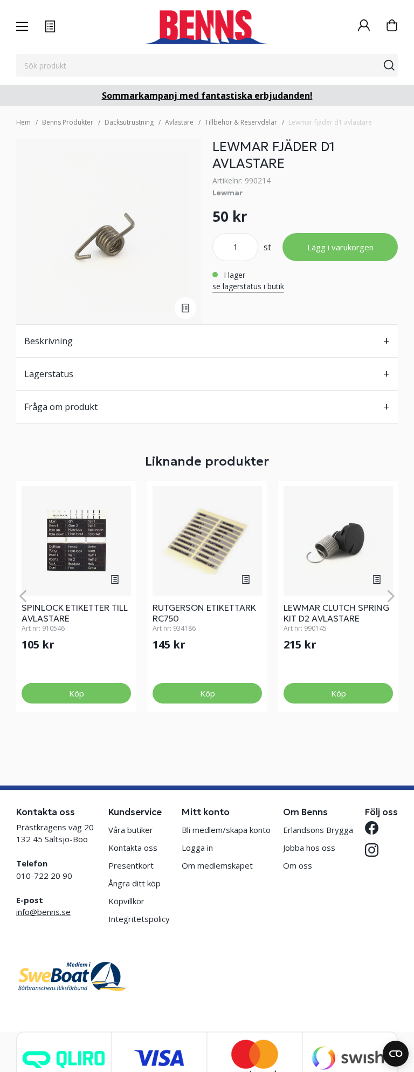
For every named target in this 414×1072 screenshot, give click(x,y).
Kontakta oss (132, 847)
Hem (23, 122)
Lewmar (227, 192)
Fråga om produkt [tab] (61, 407)
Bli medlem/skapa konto (226, 829)
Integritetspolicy (139, 918)
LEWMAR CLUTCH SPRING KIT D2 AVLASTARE (336, 613)
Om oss (297, 865)
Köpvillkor (126, 901)
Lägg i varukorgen (340, 247)
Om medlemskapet (217, 865)
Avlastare (179, 122)
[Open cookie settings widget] (396, 1054)
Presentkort (131, 865)
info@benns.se (43, 911)
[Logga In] (364, 26)
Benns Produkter (67, 122)
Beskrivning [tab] (48, 341)
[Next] (391, 596)
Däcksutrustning (129, 122)
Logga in (197, 847)
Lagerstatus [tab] (48, 374)
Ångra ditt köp (134, 883)
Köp (76, 693)
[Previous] (23, 596)
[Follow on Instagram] (372, 850)
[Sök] (389, 65)
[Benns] (207, 27)
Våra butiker (130, 829)
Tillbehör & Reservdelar (241, 122)
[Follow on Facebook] (372, 828)
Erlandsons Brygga (318, 829)
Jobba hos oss (309, 847)
